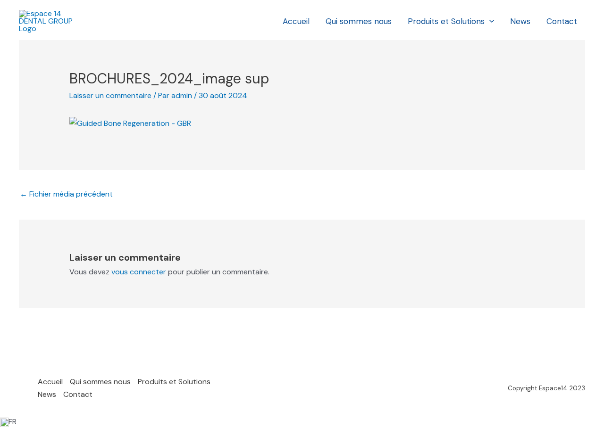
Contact (561, 21)
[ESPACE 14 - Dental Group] (47, 20)
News (520, 21)
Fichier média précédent (66, 194)
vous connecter (138, 272)
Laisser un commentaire (110, 95)
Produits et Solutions (446, 21)
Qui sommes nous (359, 21)
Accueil (296, 21)
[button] (489, 21)
